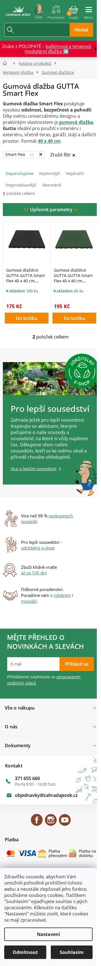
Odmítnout (25, 952)
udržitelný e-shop (38, 548)
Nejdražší (75, 173)
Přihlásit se (76, 664)
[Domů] (6, 63)
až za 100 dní (34, 573)
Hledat (81, 30)
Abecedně (51, 185)
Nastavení (48, 934)
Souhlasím (72, 952)
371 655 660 (27, 778)
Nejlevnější (49, 173)
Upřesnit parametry (51, 209)
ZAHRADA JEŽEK (37, 822)
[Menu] (89, 10)
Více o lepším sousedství (33, 468)
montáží (29, 601)
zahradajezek (51, 822)
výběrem (62, 595)
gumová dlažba (75, 122)
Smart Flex (19, 154)
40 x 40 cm (49, 141)
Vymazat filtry (62, 155)
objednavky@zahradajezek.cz (46, 795)
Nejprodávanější (21, 185)
